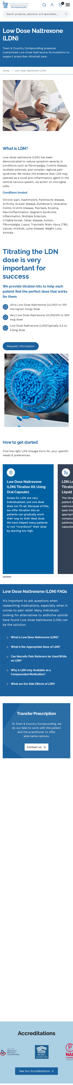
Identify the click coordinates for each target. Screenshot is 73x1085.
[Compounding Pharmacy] (14, 1051)
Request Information (20, 346)
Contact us (34, 747)
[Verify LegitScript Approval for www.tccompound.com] (46, 1051)
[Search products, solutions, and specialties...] (66, 14)
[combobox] (36, 14)
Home (6, 70)
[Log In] (52, 5)
